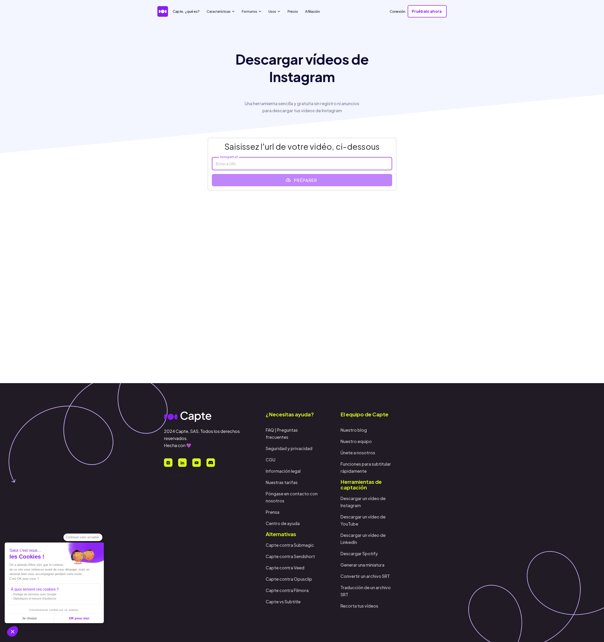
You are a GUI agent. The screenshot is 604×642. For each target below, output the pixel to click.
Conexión (397, 11)
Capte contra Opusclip (289, 579)
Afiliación (312, 11)
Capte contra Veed (285, 567)
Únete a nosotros (357, 452)
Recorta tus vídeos (359, 606)
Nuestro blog (353, 430)
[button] (12, 631)
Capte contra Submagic (290, 545)
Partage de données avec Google (34, 594)
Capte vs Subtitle (283, 601)
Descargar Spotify (359, 553)
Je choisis (29, 618)
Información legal (283, 471)
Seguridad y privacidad (289, 448)
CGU (270, 459)
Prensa (272, 512)
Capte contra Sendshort (290, 556)
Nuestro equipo (356, 441)
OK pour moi (79, 618)
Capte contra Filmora (287, 590)
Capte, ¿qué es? (186, 11)
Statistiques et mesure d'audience (34, 598)
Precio (292, 11)
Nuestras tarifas (282, 482)
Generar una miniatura (362, 564)
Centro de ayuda (283, 523)
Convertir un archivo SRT (365, 576)
